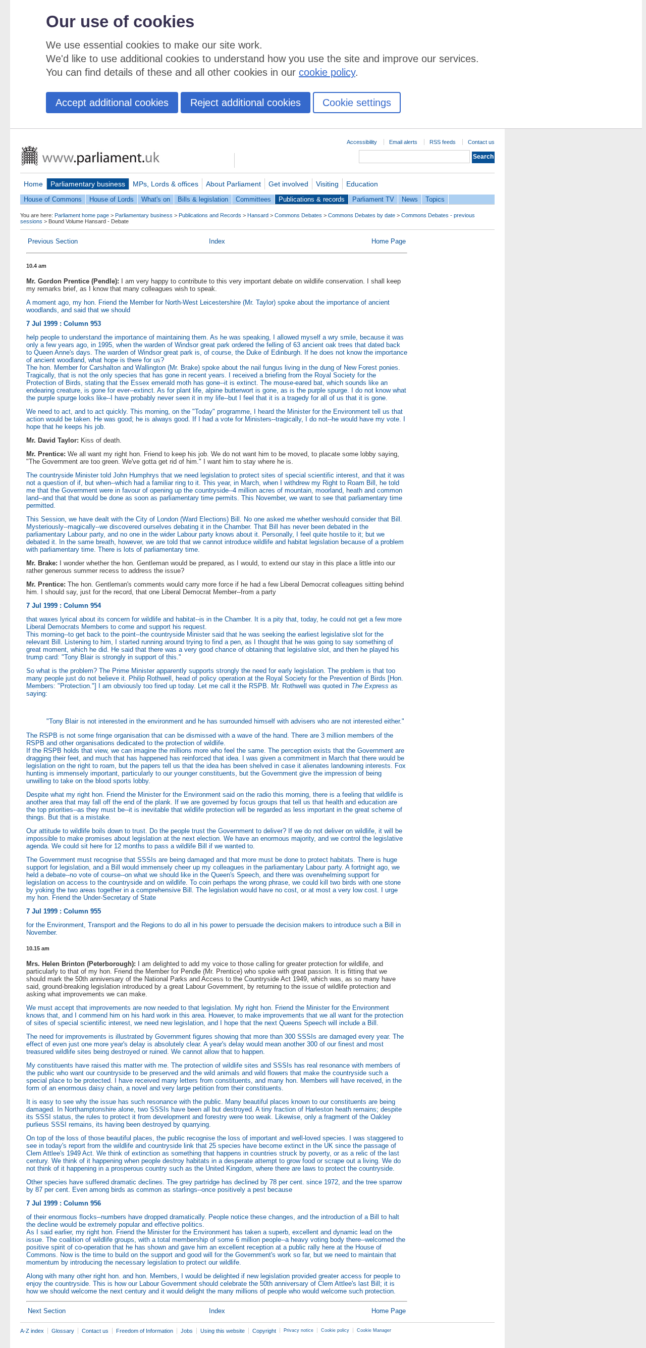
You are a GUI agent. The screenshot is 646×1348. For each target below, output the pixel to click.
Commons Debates (298, 215)
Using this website (222, 1331)
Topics (435, 199)
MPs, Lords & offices (165, 184)
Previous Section (53, 241)
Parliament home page (82, 215)
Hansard (257, 215)
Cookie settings (356, 102)
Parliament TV (373, 199)
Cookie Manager (374, 1330)
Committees (253, 199)
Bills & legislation (203, 199)
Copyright (264, 1331)
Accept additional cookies (112, 102)
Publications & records (312, 199)
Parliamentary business (87, 184)
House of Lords (111, 199)
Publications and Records (210, 215)
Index (217, 241)
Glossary (62, 1331)
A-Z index (32, 1331)
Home (33, 184)
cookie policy (327, 72)
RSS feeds (442, 142)
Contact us (481, 142)
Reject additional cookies (245, 102)
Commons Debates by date (361, 215)
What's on (155, 199)
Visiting (327, 184)
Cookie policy (335, 1330)
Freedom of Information (144, 1331)
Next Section (47, 1311)
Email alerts (403, 142)
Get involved (288, 184)
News (410, 199)
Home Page (388, 241)
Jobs (187, 1331)
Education (362, 184)
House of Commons (53, 199)
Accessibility (362, 142)
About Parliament (233, 184)
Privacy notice (298, 1330)
